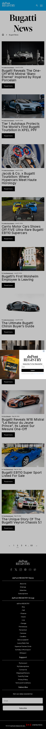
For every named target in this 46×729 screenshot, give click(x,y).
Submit (33, 370)
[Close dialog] (44, 351)
